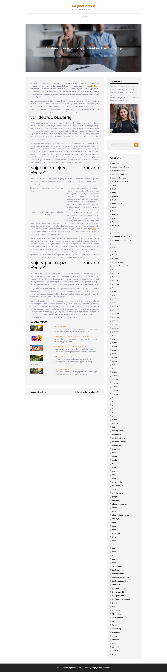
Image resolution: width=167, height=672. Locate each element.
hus (113, 368)
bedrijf (114, 207)
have (114, 339)
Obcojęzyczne (117, 493)
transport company (119, 588)
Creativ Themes (103, 668)
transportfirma (118, 596)
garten (114, 302)
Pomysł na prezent (61, 326)
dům (114, 251)
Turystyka (116, 610)
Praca (114, 508)
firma (114, 288)
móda (114, 460)
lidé (113, 427)
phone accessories (119, 504)
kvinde (114, 420)
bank (114, 189)
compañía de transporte (121, 240)
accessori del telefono (120, 167)
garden (115, 299)
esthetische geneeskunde (122, 266)
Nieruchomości (118, 486)
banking (115, 196)
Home (84, 16)
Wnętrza (115, 640)
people (115, 497)
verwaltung (116, 629)
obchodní (116, 489)
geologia (115, 310)
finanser (115, 280)
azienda (115, 185)
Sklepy (114, 537)
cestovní (115, 233)
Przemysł (115, 519)
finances (115, 273)
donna (114, 247)
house (114, 361)
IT (113, 398)
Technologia (117, 566)
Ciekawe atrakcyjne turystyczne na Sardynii (71, 346)
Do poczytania (83, 6)
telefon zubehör (118, 574)
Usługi (114, 625)
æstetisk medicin (118, 171)
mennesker (116, 445)
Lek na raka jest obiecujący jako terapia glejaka (72, 336)
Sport (114, 544)
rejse (114, 530)
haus (114, 335)
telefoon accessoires (120, 581)
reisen (114, 522)
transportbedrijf (118, 592)
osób (94, 229)
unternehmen (117, 618)
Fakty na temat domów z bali (65, 356)
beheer (115, 214)
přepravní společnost (120, 515)
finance (115, 269)
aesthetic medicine (119, 174)
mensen (115, 453)
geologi (115, 306)
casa (114, 229)
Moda (114, 464)
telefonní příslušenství (120, 577)
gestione (115, 332)
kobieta (95, 86)
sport (114, 541)
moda (114, 456)
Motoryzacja (117, 482)
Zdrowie (115, 651)
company (116, 244)
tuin (113, 607)
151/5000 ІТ (116, 163)
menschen (116, 449)
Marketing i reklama (119, 438)
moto (114, 467)
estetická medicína (119, 262)
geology (115, 324)
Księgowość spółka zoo (39, 392)
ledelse (115, 423)
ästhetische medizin (119, 178)
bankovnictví (117, 203)
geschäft (115, 328)
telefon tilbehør (118, 570)
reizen (114, 526)
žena (114, 654)
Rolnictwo (116, 533)
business (115, 225)
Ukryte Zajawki (117, 614)
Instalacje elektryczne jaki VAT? (87, 392)
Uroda (114, 621)
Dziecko (115, 255)
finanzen (115, 284)
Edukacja (115, 258)
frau (113, 295)
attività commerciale (120, 182)
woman (115, 643)
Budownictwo (117, 222)
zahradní (115, 647)
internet (115, 376)
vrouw (114, 636)
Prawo (114, 511)
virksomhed (116, 632)
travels (115, 603)
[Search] (136, 145)
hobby (114, 346)
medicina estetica (119, 442)
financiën (115, 277)
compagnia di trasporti (121, 236)
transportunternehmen (121, 599)
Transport (116, 585)
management (117, 431)
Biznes (114, 218)
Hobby (114, 343)
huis (113, 365)
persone (115, 500)
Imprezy (115, 372)
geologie (115, 313)
